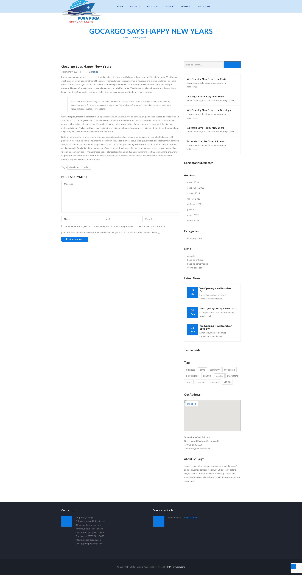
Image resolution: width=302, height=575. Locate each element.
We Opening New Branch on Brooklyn (209, 109)
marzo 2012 (193, 215)
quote (189, 382)
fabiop (95, 71)
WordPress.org (194, 267)
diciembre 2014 (194, 204)
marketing (232, 375)
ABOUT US (135, 6)
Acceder (191, 256)
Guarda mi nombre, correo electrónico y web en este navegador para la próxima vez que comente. (114, 226)
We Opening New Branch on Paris (206, 78)
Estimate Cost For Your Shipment (206, 141)
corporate (229, 369)
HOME (120, 6)
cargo (202, 369)
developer (74, 167)
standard (200, 382)
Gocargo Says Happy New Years (205, 96)
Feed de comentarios (197, 263)
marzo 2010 (193, 220)
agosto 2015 (193, 193)
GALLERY (185, 6)
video (86, 167)
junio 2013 (192, 209)
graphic (207, 375)
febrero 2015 (193, 198)
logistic (219, 375)
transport (214, 382)
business (190, 369)
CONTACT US (203, 6)
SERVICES (169, 6)
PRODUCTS (152, 6)
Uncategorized (139, 37)
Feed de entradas (195, 259)
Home (125, 37)
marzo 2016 (193, 182)
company (215, 369)
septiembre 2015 (195, 187)
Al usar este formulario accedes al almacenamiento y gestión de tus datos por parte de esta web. (111, 232)
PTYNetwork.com (176, 566)
